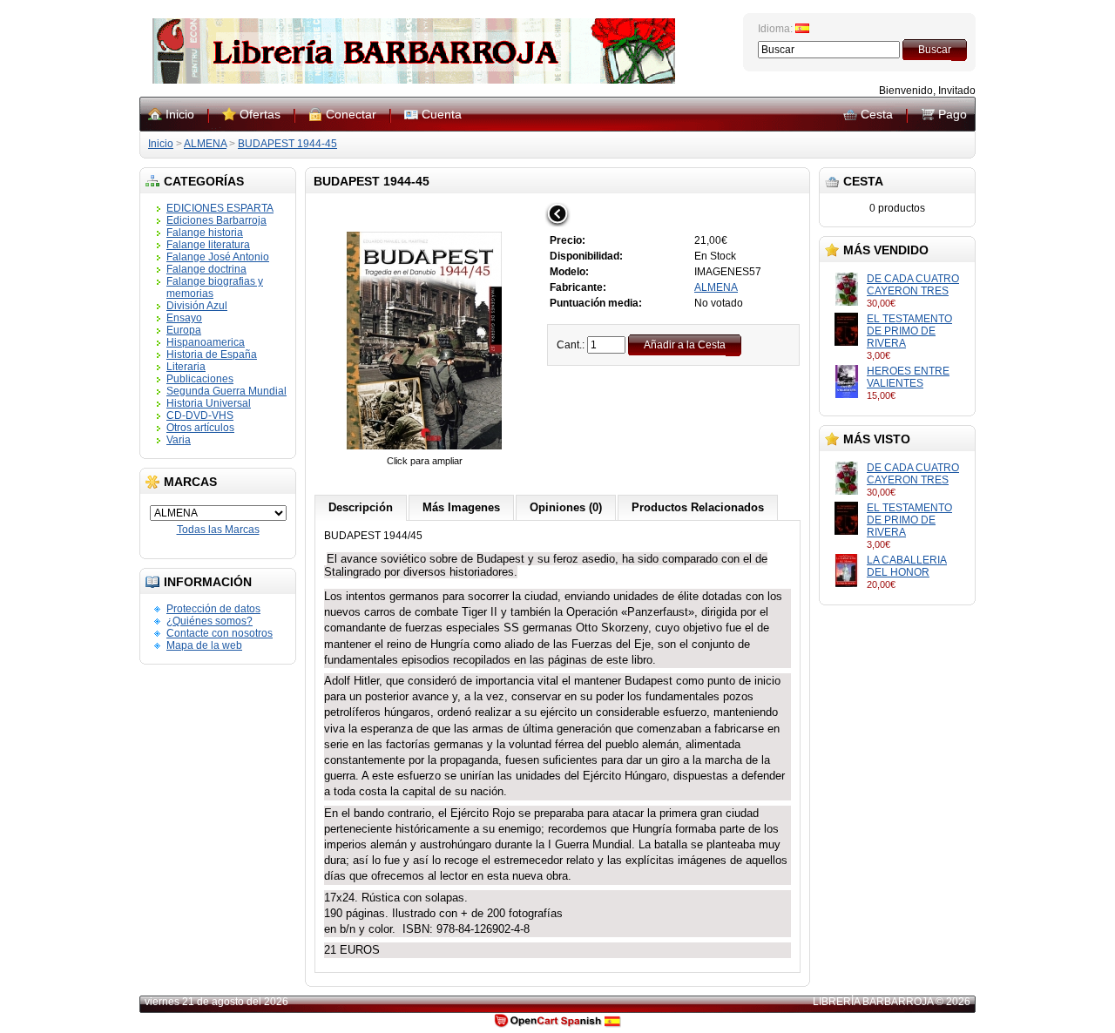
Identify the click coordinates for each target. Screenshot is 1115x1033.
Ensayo (184, 318)
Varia (178, 440)
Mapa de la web (204, 645)
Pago (952, 114)
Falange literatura (208, 245)
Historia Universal (208, 403)
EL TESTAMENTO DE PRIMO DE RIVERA (909, 331)
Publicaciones (199, 379)
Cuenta (442, 114)
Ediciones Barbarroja (216, 220)
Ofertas (260, 114)
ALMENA (205, 144)
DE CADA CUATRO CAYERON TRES (913, 285)
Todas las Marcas (218, 529)
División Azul (196, 306)
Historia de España (211, 354)
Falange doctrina (206, 269)
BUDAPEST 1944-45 (287, 144)
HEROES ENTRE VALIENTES (908, 377)
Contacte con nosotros (219, 633)
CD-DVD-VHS (199, 415)
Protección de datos (213, 609)
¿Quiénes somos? (209, 621)
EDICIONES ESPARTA (220, 208)
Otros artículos (200, 428)
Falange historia (204, 232)
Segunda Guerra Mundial (226, 391)
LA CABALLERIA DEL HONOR (907, 566)
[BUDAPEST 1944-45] (424, 448)
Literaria (186, 367)
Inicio (180, 114)
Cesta (877, 114)
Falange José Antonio (217, 257)
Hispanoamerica (205, 342)
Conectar (351, 114)
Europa (183, 330)
